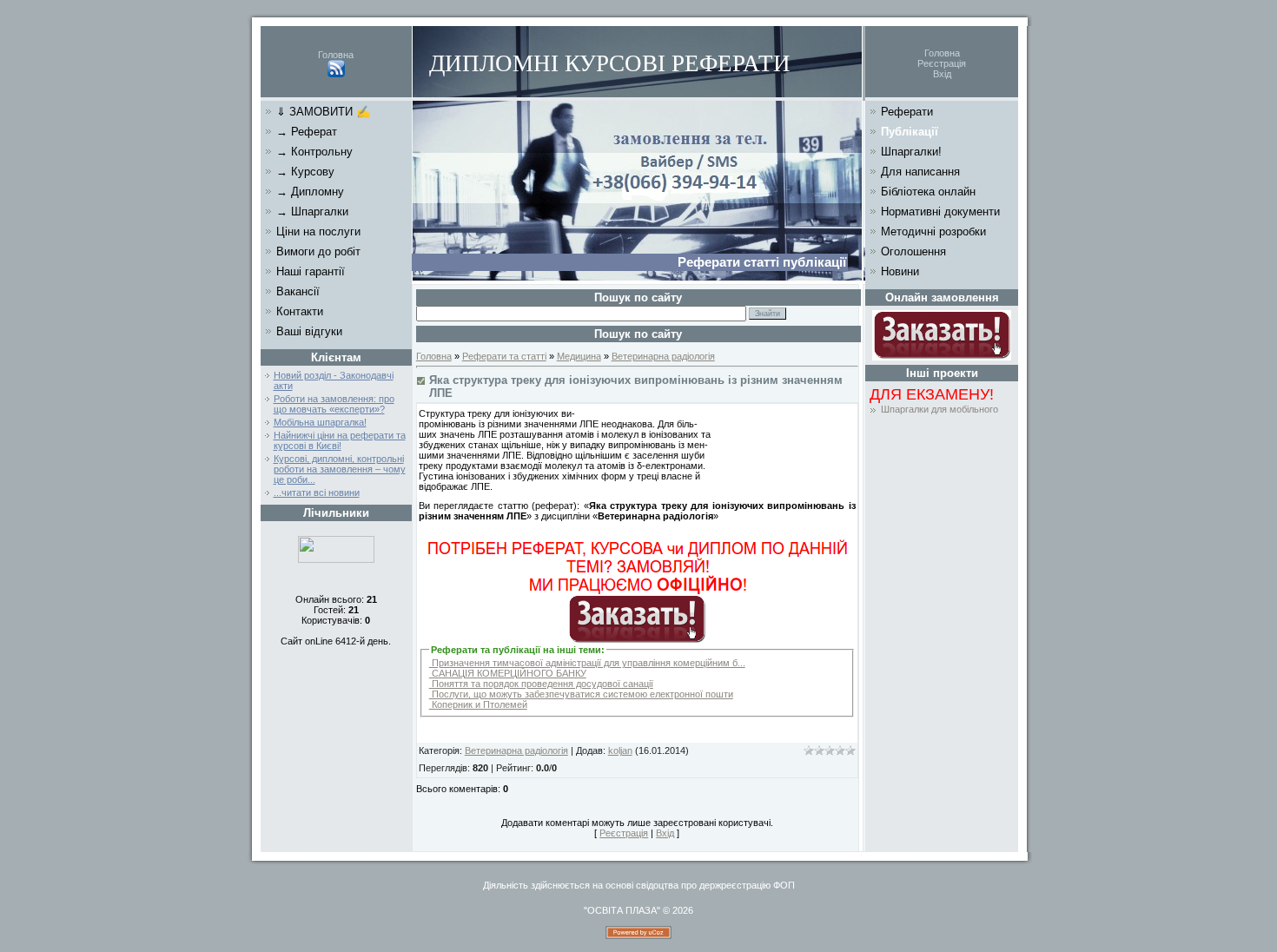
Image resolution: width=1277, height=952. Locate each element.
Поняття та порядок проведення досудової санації (541, 683)
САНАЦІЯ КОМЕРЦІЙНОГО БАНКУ (507, 673)
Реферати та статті (504, 356)
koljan (620, 750)
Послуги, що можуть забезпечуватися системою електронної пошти (581, 694)
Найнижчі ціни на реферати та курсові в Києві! (340, 440)
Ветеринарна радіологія (663, 356)
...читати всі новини (317, 492)
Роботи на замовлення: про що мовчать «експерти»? (334, 403)
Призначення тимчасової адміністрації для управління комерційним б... (587, 663)
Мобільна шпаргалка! (320, 422)
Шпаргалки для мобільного (939, 409)
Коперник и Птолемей (478, 704)
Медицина (579, 356)
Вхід (942, 74)
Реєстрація (941, 63)
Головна (336, 55)
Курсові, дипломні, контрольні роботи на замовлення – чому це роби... (340, 469)
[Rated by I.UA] (336, 559)
